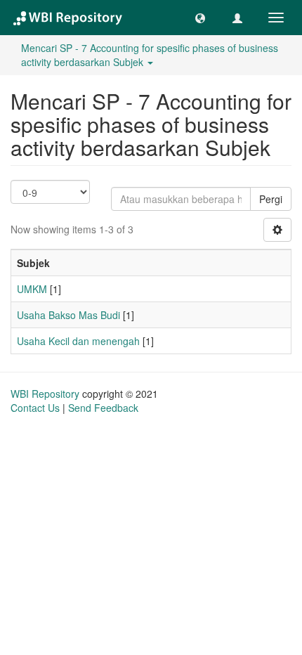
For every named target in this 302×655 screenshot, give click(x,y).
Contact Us (35, 408)
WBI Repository (45, 394)
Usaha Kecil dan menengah (78, 341)
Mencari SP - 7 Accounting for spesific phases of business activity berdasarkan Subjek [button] (149, 55)
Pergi (270, 199)
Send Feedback (103, 408)
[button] (200, 18)
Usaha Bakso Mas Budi (68, 315)
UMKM (32, 289)
